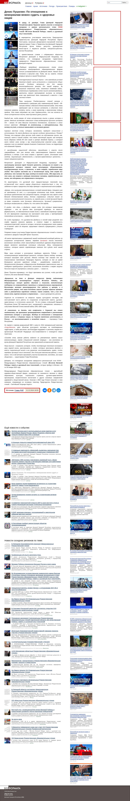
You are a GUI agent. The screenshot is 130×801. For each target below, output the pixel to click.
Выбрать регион (8, 795)
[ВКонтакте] (45, 390)
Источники (43, 6)
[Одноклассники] (49, 390)
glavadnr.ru (10, 106)
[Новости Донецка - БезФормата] (10, 2)
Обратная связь (8, 793)
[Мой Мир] (58, 390)
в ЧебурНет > (81, 6)
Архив (35, 6)
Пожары (72, 6)
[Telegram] (54, 390)
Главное (28, 6)
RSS (23, 797)
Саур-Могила (9, 327)
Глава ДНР (19, 390)
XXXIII (60, 27)
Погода (51, 6)
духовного (43, 240)
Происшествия (61, 6)
